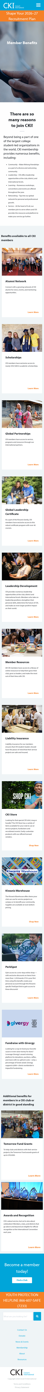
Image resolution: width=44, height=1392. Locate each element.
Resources (22, 1359)
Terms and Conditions (22, 1384)
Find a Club (22, 1280)
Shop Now (34, 845)
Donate (22, 1335)
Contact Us (22, 1330)
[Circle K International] (12, 4)
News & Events (22, 1341)
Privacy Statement (22, 1387)
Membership (22, 1347)
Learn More (33, 312)
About (22, 1353)
